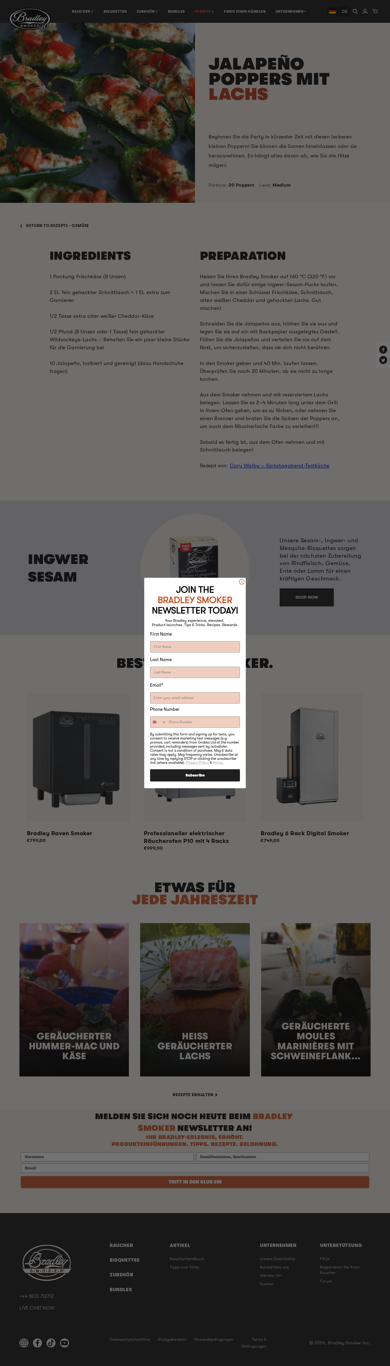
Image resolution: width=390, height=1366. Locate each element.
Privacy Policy (197, 763)
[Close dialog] (241, 582)
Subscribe (195, 775)
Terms (218, 763)
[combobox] (158, 722)
